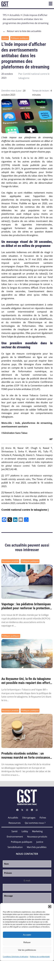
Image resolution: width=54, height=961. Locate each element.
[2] (46, 273)
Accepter (27, 935)
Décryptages (28, 817)
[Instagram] (27, 810)
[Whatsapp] (37, 810)
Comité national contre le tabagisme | (24, 509)
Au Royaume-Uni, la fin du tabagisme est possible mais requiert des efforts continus (26, 681)
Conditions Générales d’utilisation (15, 957)
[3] (45, 406)
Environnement (15, 836)
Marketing (37, 831)
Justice (5, 38)
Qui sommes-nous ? (35, 822)
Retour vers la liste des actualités (22, 31)
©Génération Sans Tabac (14, 433)
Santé (14, 831)
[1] (9, 221)
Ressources (15, 822)
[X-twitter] (22, 810)
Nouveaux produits (10, 561)
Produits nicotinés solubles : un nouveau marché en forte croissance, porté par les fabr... (26, 756)
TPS (5, 15)
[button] (49, 906)
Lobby (25, 831)
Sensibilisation (15, 847)
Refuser (27, 942)
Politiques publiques (19, 38)
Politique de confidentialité (40, 957)
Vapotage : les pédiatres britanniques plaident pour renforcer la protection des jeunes (26, 606)
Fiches (43, 817)
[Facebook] (17, 810)
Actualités (15, 15)
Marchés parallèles (37, 847)
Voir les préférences (27, 950)
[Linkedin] (32, 810)
